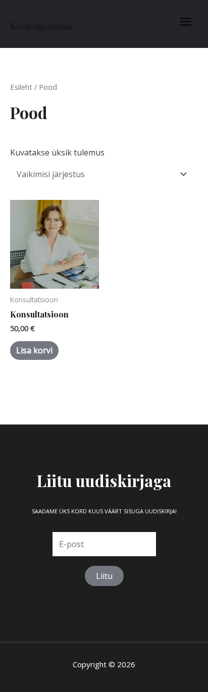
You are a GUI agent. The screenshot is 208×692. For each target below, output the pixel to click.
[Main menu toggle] (186, 22)
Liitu (104, 575)
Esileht (21, 87)
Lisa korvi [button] (34, 350)
